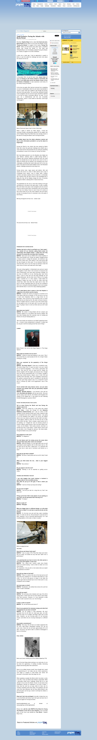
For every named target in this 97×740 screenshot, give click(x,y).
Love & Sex (69, 5)
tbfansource (75, 51)
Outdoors (59, 5)
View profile (55, 59)
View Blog (54, 61)
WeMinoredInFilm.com (74, 57)
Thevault (30, 39)
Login (71, 1)
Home (38, 5)
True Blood (52, 88)
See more (53, 82)
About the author (66, 62)
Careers (18, 734)
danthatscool (75, 45)
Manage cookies (45, 734)
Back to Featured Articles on (27, 722)
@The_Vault (34, 39)
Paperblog (23, 5)
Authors (44, 31)
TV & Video (53, 96)
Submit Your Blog (67, 37)
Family (42, 5)
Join (72, 62)
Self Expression (76, 5)
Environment (53, 5)
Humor (64, 5)
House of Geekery (76, 48)
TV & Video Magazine (23, 31)
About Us (31, 731)
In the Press (44, 731)
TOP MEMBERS (73, 42)
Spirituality (47, 5)
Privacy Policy (32, 734)
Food (34, 5)
